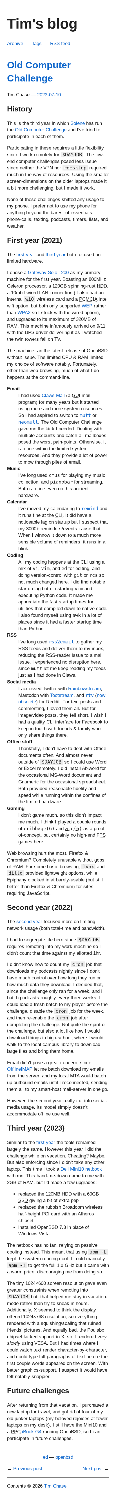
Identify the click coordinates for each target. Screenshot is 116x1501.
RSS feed (60, 43)
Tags (37, 43)
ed (45, 1457)
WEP (87, 306)
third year (56, 254)
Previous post (27, 1468)
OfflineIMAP (19, 1069)
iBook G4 (31, 1431)
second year (29, 921)
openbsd (64, 1457)
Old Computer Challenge (40, 129)
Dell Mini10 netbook (81, 1169)
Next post (92, 1468)
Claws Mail (53, 395)
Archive (15, 43)
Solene (77, 123)
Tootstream (61, 695)
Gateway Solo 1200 (48, 272)
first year (25, 254)
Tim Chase (55, 1486)
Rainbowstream (84, 688)
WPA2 (23, 312)
